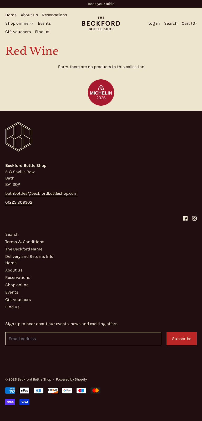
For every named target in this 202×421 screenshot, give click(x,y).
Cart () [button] (189, 23)
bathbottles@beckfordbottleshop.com (41, 193)
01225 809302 (18, 202)
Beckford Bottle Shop (34, 379)
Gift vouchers (18, 31)
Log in (154, 23)
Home (11, 14)
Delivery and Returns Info (29, 256)
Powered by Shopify (71, 379)
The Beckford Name (23, 249)
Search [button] (171, 23)
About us (29, 14)
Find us (42, 31)
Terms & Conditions (24, 241)
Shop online (16, 284)
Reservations (54, 14)
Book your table (101, 4)
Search (12, 234)
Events (44, 23)
